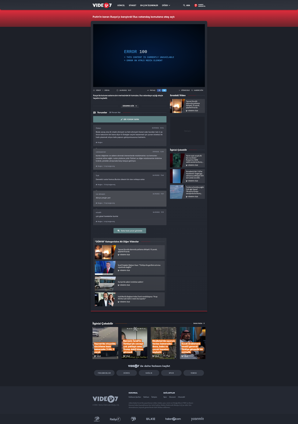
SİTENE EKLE (185, 90)
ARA (188, 6)
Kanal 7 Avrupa (133, 419)
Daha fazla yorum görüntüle (131, 231)
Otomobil (181, 397)
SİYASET (132, 6)
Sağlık (149, 373)
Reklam (146, 397)
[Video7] (102, 5)
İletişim (154, 397)
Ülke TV (150, 419)
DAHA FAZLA (198, 323)
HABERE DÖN (198, 90)
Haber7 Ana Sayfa (199, 5)
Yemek (194, 373)
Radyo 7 (115, 419)
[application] (149, 55)
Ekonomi (172, 397)
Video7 (98, 90)
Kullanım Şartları (135, 397)
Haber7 (173, 419)
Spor (171, 373)
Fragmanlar (104, 373)
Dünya (127, 373)
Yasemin (197, 419)
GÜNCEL (121, 6)
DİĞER (165, 6)
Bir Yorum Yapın (131, 119)
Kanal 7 (97, 419)
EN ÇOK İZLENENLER (149, 6)
